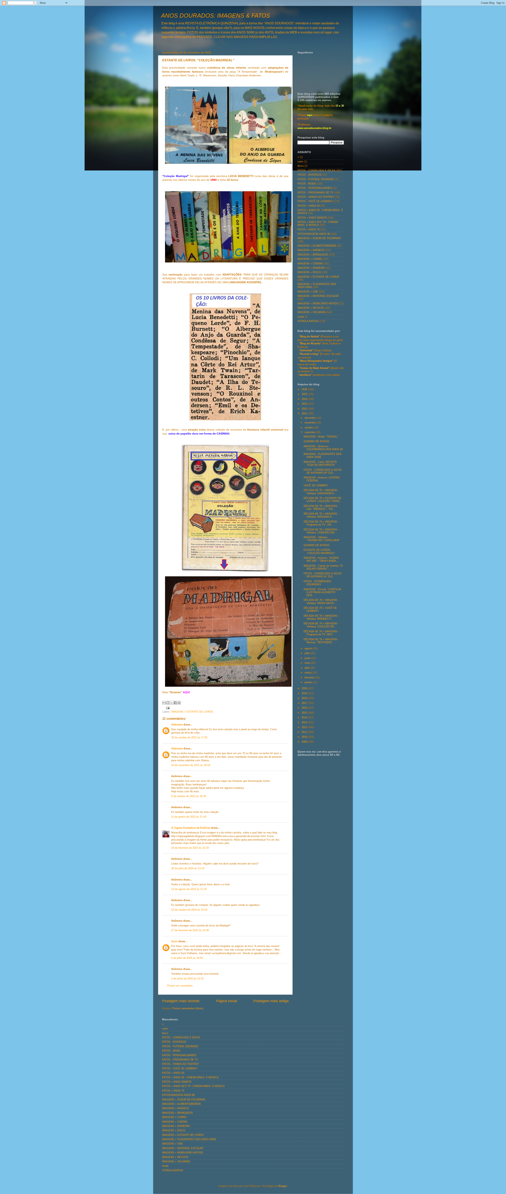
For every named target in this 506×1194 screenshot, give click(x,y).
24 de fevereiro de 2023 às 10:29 (190, 847)
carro (300, 161)
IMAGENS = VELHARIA (311, 312)
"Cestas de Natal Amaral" (314, 368)
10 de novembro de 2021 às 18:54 (190, 765)
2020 (305, 688)
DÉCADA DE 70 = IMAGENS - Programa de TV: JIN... (321, 523)
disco (300, 166)
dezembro (311, 418)
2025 (305, 394)
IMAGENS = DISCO (309, 272)
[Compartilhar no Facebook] (175, 703)
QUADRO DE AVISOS (316, 441)
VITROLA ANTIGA (308, 321)
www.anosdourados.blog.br (314, 128)
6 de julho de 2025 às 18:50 (187, 958)
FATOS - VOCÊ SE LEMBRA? (315, 201)
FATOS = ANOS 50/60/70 (312, 217)
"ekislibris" (305, 375)
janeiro (309, 682)
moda (300, 316)
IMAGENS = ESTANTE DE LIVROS (192, 711)
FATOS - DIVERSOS (309, 174)
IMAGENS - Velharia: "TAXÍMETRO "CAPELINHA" (322, 539)
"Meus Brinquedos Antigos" (316, 361)
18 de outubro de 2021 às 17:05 (189, 737)
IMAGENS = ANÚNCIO (310, 250)
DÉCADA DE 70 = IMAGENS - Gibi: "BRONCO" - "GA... (321, 507)
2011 (305, 732)
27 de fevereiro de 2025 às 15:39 (190, 930)
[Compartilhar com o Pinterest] (179, 703)
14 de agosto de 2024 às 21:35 (189, 889)
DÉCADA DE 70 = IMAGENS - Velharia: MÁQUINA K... (321, 515)
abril (307, 668)
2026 (305, 389)
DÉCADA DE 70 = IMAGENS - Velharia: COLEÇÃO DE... (321, 625)
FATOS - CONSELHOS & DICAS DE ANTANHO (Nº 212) (323, 471)
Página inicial (226, 1001)
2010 (305, 737)
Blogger (282, 1186)
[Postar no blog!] (168, 703)
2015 (305, 712)
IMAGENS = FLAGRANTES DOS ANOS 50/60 (189, 1139)
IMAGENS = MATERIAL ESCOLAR (318, 296)
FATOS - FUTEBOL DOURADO (315, 179)
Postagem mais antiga (271, 1001)
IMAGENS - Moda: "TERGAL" (321, 436)
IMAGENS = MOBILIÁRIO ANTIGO (317, 303)
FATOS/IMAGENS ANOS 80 (313, 234)
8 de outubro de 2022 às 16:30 (188, 796)
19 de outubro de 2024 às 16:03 (189, 909)
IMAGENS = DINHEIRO (311, 268)
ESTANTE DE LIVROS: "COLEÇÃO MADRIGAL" (319, 551)
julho (308, 653)
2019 (305, 693)
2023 (305, 403)
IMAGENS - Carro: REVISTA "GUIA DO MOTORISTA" (320, 463)
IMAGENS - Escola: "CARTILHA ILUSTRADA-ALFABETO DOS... (322, 592)
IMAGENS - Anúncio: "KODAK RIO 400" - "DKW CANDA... (321, 559)
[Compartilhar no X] (172, 703)
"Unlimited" (306, 350)
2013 (305, 722)
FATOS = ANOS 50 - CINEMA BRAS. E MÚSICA (190, 1077)
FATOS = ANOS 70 (308, 229)
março (308, 672)
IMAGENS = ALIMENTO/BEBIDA (316, 245)
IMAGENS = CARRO (309, 259)
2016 (305, 707)
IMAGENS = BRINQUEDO (312, 254)
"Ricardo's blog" (309, 354)
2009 (305, 741)
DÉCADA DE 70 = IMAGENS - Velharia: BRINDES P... (321, 617)
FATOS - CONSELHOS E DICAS (316, 170)
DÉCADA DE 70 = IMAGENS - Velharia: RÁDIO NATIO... (321, 601)
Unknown (177, 724)
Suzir (174, 941)
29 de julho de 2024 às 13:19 (187, 868)
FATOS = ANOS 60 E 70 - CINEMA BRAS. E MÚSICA (317, 223)
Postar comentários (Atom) (187, 1008)
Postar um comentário (180, 985)
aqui (309, 115)
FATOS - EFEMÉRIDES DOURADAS (317, 583)
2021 (305, 413)
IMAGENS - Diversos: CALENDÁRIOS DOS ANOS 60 (323, 448)
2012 (305, 727)
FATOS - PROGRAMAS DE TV (315, 192)
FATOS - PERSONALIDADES (314, 188)
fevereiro (310, 677)
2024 (305, 399)
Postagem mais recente (180, 1001)
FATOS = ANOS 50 (308, 206)
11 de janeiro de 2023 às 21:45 (188, 816)
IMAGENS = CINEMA (310, 263)
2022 (305, 408)
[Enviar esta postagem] (167, 707)
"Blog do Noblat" (309, 336)
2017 (305, 703)
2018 (305, 698)
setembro (310, 432)
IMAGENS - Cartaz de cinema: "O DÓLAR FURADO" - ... (323, 567)
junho (308, 658)
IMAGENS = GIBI (307, 291)
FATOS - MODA (306, 183)
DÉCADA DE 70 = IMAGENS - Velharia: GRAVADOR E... (321, 492)
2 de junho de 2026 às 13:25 (187, 978)
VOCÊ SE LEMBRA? (316, 485)
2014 (305, 717)
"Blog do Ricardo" (310, 343)
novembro (311, 422)
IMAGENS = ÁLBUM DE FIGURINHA (319, 238)
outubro (309, 427)
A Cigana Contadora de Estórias (190, 828)
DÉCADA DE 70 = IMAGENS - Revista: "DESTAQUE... (321, 641)
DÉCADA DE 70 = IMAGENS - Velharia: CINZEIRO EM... (321, 531)
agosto (309, 648)
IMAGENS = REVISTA (310, 308)
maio (308, 663)
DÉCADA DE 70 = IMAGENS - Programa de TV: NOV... (321, 633)
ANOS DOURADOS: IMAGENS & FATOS (215, 15)
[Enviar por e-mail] (164, 703)
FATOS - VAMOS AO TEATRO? (315, 197)
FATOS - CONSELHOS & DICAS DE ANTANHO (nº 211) (323, 575)
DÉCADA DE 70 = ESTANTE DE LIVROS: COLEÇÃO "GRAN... (323, 500)
